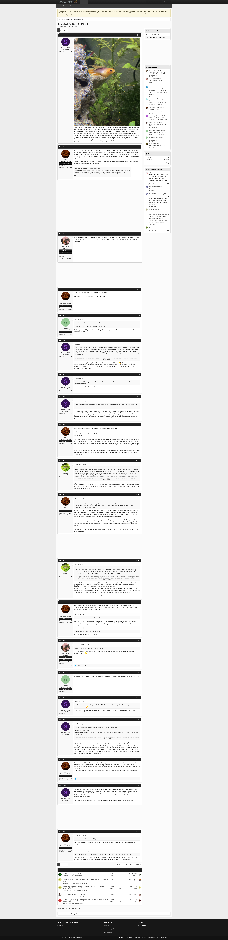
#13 (139, 602)
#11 (139, 494)
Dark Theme (129, 937)
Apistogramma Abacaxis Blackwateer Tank (156, 108)
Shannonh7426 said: (81, 464)
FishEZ (150, 172)
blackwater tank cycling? (156, 137)
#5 (139, 315)
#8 (139, 396)
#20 (139, 831)
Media (104, 2)
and (81, 666)
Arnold (160, 186)
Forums (83, 2)
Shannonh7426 (63, 26)
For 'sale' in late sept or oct (157, 130)
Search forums (70, 6)
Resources (114, 2)
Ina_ (167, 163)
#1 (139, 35)
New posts (61, 6)
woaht (65, 875)
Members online (154, 31)
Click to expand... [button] (107, 359)
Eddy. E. (135, 881)
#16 (139, 697)
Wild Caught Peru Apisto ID (157, 116)
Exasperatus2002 (67, 896)
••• (168, 183)
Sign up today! (70, 15)
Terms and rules (152, 937)
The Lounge (152, 147)
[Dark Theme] (160, 2)
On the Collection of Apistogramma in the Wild (157, 71)
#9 (139, 424)
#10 (139, 460)
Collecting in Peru (154, 143)
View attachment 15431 (82, 468)
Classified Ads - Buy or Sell (156, 134)
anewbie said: (79, 379)
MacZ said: (78, 320)
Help (166, 937)
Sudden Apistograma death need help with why (79, 874)
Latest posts (152, 67)
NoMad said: (78, 499)
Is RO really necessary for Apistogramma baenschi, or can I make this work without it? (158, 89)
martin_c (151, 209)
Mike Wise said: (79, 401)
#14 (139, 640)
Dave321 (65, 883)
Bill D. (150, 227)
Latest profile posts (155, 170)
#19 (139, 785)
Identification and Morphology (158, 119)
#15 (139, 672)
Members (124, 2)
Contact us (143, 937)
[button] (98, 2)
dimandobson (153, 186)
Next (64, 30)
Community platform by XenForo (72, 937)
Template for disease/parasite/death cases (87, 168)
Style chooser (121, 937)
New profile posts (109, 929)
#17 (139, 719)
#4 (139, 289)
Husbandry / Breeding (155, 84)
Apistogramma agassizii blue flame (75, 894)
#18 (139, 759)
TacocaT (65, 903)
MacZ (136, 901)
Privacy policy (160, 937)
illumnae (157, 209)
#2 (139, 147)
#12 (139, 560)
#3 (139, 234)
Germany (69, 167)
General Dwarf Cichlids (155, 104)
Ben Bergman (162, 193)
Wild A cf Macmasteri (155, 79)
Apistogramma (79, 875)
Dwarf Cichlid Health (81, 883)
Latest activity (108, 932)
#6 (139, 340)
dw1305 (135, 875)
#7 (139, 374)
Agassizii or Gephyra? (155, 122)
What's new (93, 2)
